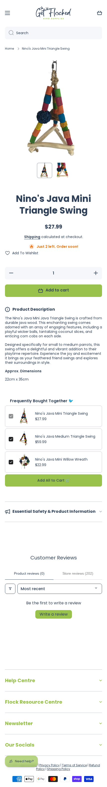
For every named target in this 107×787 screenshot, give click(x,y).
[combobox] (53, 33)
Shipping (32, 237)
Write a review (54, 614)
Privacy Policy (49, 765)
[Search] (9, 33)
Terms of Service (74, 765)
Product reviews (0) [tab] (29, 573)
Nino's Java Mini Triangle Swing (61, 413)
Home (9, 49)
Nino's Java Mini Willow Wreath (61, 459)
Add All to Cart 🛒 (53, 480)
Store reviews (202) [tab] (77, 573)
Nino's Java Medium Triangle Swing (65, 436)
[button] (99, 12)
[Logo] (53, 13)
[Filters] (10, 589)
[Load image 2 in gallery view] (62, 170)
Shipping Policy (58, 769)
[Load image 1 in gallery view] (44, 170)
